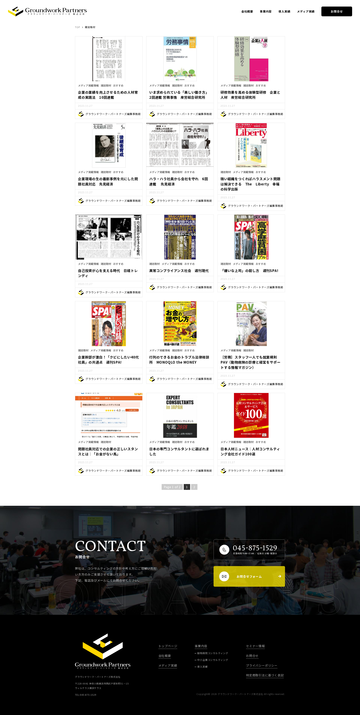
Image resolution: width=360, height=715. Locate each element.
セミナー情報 (255, 646)
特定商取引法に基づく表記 (265, 675)
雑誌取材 (106, 85)
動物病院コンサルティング (212, 653)
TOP (77, 27)
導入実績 (284, 11)
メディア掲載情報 (88, 85)
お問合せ (337, 11)
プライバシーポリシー (262, 665)
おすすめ (118, 85)
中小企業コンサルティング (212, 660)
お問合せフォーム (249, 576)
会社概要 (247, 11)
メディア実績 (306, 11)
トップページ (167, 646)
